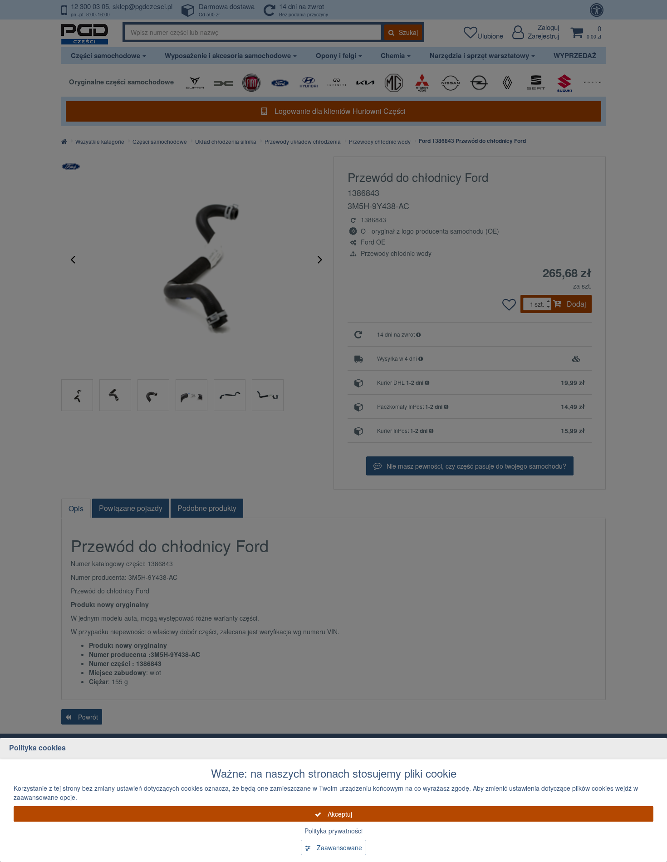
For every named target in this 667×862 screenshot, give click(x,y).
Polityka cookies (37, 747)
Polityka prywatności (333, 830)
